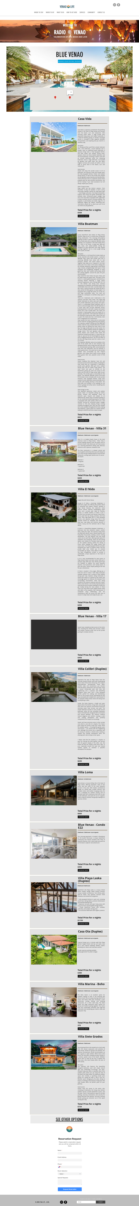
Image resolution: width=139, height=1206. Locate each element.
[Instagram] (114, 4)
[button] (82, 12)
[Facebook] (118, 4)
